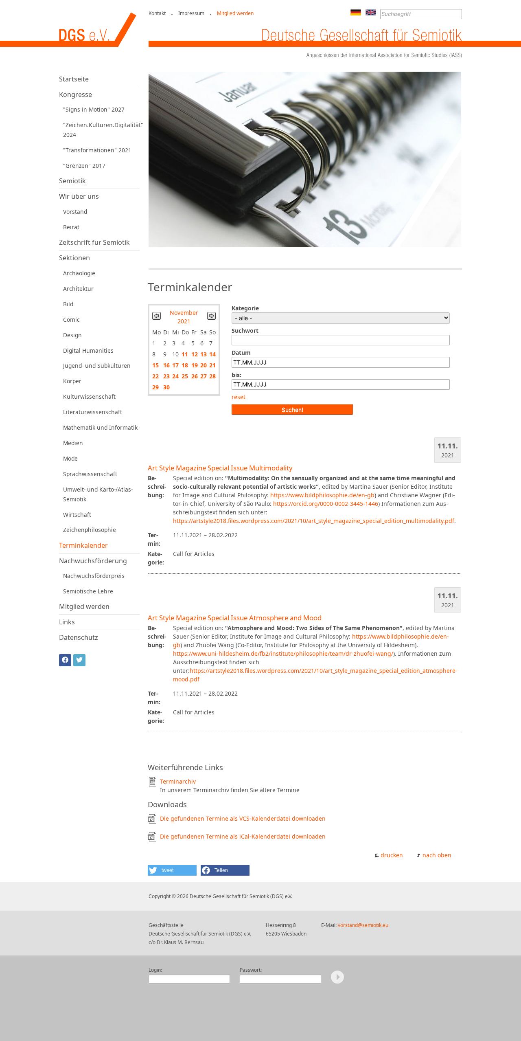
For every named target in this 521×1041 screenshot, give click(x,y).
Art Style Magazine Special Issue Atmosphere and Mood (235, 617)
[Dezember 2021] (211, 317)
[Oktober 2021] (156, 317)
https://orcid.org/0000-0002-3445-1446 (325, 503)
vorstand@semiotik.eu (363, 925)
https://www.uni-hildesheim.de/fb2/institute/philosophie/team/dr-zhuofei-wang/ (283, 653)
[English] (371, 13)
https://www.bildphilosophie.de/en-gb (322, 495)
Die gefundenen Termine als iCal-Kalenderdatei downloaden (243, 836)
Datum (241, 352)
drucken (392, 855)
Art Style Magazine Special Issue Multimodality (220, 467)
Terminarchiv (178, 781)
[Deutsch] (355, 13)
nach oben (436, 855)
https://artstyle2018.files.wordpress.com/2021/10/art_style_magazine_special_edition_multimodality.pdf (313, 521)
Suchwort (245, 330)
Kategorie (245, 308)
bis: (236, 375)
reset (238, 397)
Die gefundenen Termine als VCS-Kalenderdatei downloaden (243, 818)
